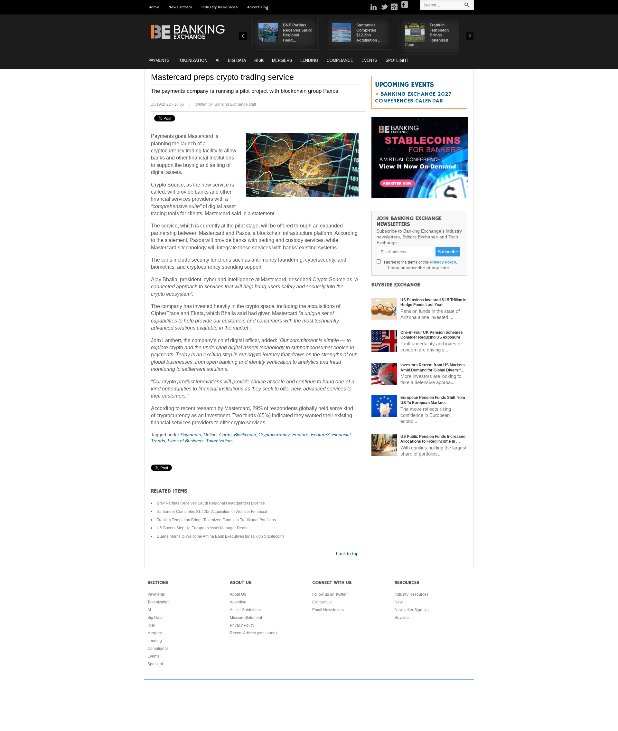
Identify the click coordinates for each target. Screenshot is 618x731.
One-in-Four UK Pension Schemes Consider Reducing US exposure (431, 335)
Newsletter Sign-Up (412, 610)
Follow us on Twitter (329, 594)
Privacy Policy (443, 262)
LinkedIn (373, 6)
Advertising (257, 7)
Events (369, 60)
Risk (259, 60)
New (399, 602)
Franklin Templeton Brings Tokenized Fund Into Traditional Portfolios (216, 520)
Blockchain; (246, 434)
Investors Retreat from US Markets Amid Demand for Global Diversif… (432, 367)
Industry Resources (219, 7)
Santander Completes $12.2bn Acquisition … (369, 33)
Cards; (226, 434)
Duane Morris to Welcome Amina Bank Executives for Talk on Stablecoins (221, 536)
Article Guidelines (245, 610)
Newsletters (180, 7)
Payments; (192, 434)
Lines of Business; (187, 440)
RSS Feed (394, 6)
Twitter (384, 6)
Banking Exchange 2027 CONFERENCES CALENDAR (413, 97)
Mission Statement (246, 617)
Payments (158, 60)
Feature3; (321, 434)
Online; (211, 434)
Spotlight (397, 60)
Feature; (301, 434)
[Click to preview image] (302, 165)
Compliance (340, 60)
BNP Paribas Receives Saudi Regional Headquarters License (211, 503)
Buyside (402, 617)
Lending (309, 60)
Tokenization (192, 60)
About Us (238, 594)
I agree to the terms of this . (419, 262)
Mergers (282, 60)
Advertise (238, 602)
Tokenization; (219, 440)
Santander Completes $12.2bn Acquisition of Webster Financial (212, 511)
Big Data (237, 60)
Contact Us (322, 602)
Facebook (404, 4)
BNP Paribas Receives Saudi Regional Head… (297, 33)
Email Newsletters (328, 610)
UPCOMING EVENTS (404, 85)
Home (154, 7)
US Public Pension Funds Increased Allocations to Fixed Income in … (432, 439)
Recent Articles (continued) (253, 633)
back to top (347, 553)
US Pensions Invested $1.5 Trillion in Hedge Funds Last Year (433, 302)
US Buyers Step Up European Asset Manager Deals (202, 528)
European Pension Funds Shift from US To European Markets (432, 400)
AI (218, 60)
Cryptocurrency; (275, 434)
